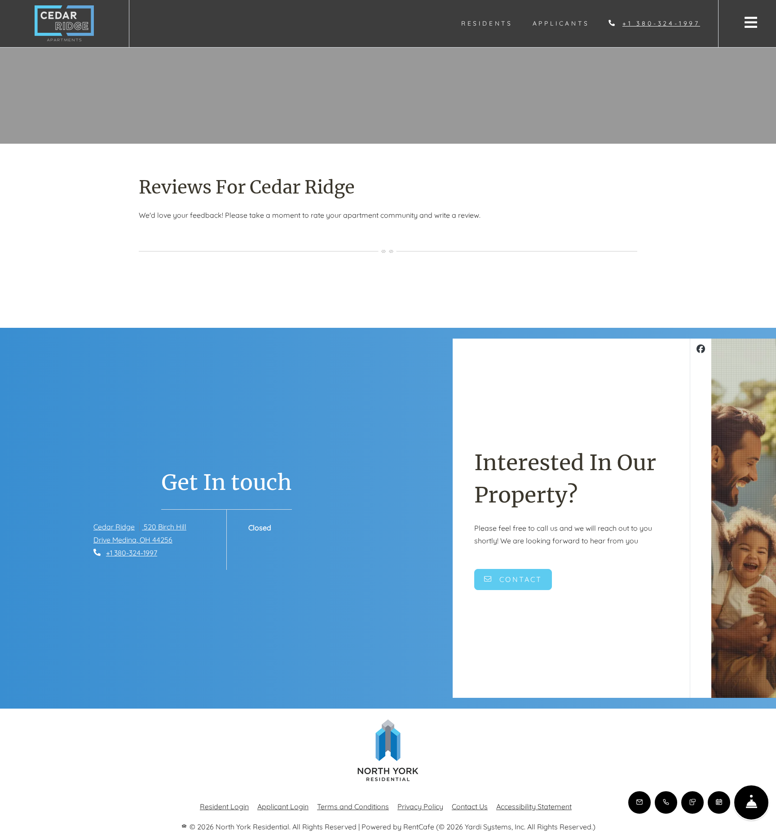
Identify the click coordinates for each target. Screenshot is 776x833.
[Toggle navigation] (751, 22)
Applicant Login (283, 806)
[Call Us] (666, 802)
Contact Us (470, 806)
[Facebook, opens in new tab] (701, 350)
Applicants (566, 23)
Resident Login (224, 806)
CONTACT (519, 579)
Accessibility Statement (534, 806)
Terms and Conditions (353, 806)
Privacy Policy (420, 806)
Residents (492, 23)
